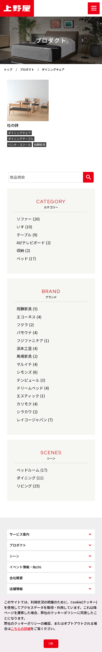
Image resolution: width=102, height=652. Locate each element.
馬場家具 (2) (27, 356)
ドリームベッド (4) (33, 388)
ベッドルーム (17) (32, 470)
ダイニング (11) (30, 478)
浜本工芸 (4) (27, 348)
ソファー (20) (28, 219)
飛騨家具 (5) (27, 309)
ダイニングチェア (19, 133)
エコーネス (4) (29, 317)
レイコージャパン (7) (35, 419)
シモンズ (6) (27, 372)
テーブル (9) (27, 235)
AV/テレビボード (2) (34, 242)
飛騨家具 (39, 144)
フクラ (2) (25, 324)
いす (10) (24, 227)
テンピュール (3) (31, 380)
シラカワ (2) (27, 411)
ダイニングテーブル (20, 139)
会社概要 (16, 577)
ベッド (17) (26, 258)
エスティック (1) (31, 396)
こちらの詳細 (21, 628)
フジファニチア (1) (33, 340)
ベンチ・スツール (19, 144)
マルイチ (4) (27, 364)
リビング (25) (28, 486)
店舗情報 (16, 588)
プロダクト (17, 545)
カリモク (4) (27, 404)
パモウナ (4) (27, 332)
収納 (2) (23, 250)
